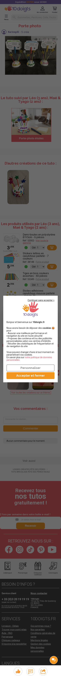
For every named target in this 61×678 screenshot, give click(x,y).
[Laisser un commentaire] (30, 671)
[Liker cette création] (18, 671)
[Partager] (43, 671)
